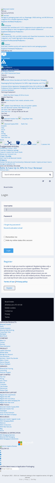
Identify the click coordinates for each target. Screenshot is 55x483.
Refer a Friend (4, 360)
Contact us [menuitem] (9, 311)
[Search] (50, 174)
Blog (2, 132)
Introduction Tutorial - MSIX (8, 148)
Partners (2, 344)
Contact (2, 342)
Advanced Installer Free (7, 409)
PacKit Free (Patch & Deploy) (8, 414)
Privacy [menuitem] (7, 314)
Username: (8, 206)
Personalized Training (6, 368)
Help (2, 128)
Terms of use (9, 282)
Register (9, 288)
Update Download (5, 350)
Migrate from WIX (5, 397)
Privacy (26, 479)
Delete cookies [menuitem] (10, 308)
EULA (20, 479)
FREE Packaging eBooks (7, 421)
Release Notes (4, 352)
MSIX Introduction (5, 425)
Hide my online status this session (19, 240)
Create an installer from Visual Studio (11, 152)
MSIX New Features (6, 427)
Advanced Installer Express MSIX (9, 407)
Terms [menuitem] (7, 317)
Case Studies (4, 386)
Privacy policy (22, 282)
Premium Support (5, 372)
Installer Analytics (5, 328)
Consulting (3, 370)
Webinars (3, 423)
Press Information (5, 346)
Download (4, 135)
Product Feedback (5, 364)
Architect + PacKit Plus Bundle (9, 358)
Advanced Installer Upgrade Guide (10, 419)
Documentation (4, 356)
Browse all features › (9, 71)
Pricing (3, 133)
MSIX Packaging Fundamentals (9, 439)
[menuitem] (50, 181)
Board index (9, 302)
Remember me (11, 237)
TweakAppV (3, 411)
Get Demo (4, 109)
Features (3, 11)
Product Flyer (4, 390)
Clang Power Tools (5, 332)
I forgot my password (12, 224)
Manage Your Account (6, 354)
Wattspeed (3, 334)
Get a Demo (3, 381)
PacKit (2, 326)
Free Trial (2, 377)
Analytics (4, 126)
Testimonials (3, 388)
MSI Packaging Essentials (7, 435)
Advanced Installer (5, 324)
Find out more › (4, 170)
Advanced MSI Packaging (7, 437)
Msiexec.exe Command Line (8, 154)
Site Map (33, 479)
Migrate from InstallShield (7, 395)
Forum (3, 130)
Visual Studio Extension (7, 413)
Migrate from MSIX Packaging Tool (10, 400)
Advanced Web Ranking (7, 330)
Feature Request (5, 362)
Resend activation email (13, 228)
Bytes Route (3, 336)
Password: (8, 216)
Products (3, 75)
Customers (3, 384)
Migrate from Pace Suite (7, 402)
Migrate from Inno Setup (7, 399)
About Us (3, 340)
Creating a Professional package (9, 150)
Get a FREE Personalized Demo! (10, 73)
